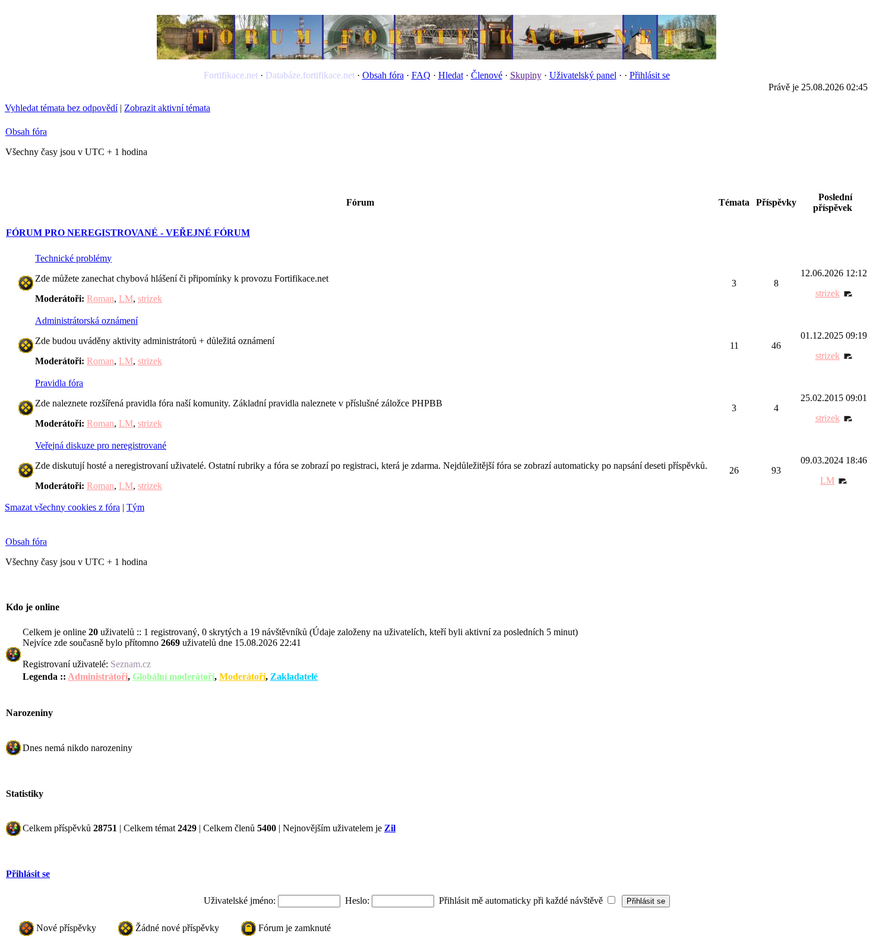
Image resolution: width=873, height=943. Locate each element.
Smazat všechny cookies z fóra (62, 507)
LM (126, 299)
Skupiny (526, 75)
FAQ (421, 75)
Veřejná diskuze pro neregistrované (100, 445)
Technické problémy (73, 258)
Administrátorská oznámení (86, 321)
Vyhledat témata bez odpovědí (61, 108)
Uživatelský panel (582, 75)
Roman (100, 299)
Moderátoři (242, 676)
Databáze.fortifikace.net (310, 75)
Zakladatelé (294, 676)
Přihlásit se (650, 75)
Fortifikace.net (231, 75)
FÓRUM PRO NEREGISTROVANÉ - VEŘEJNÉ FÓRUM (128, 233)
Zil (390, 828)
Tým (135, 507)
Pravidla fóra (59, 383)
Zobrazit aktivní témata (167, 108)
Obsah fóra (383, 75)
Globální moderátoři (173, 676)
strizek (150, 299)
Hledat (450, 75)
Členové (486, 75)
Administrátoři (98, 676)
